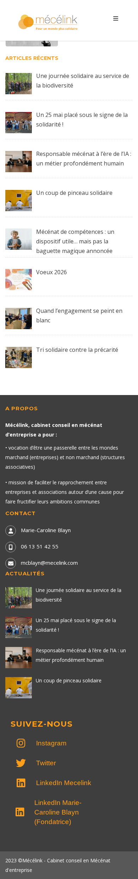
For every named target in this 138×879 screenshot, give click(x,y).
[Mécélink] (48, 22)
